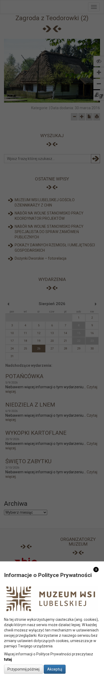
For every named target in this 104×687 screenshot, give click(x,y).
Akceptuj (54, 669)
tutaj (8, 659)
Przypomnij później (23, 669)
